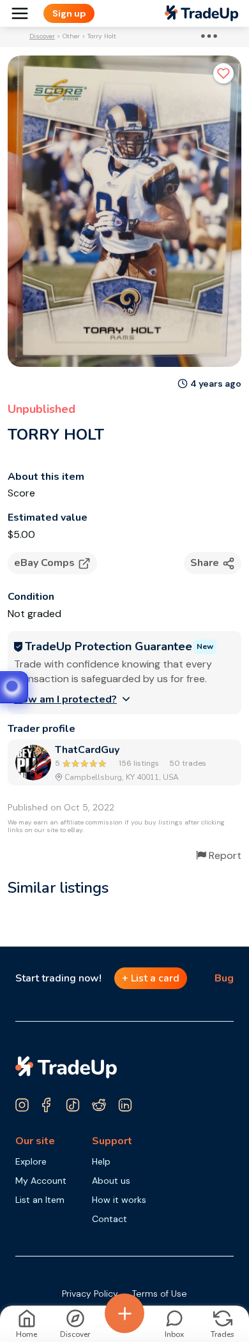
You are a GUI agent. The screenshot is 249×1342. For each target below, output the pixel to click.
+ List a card (150, 978)
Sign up (69, 13)
